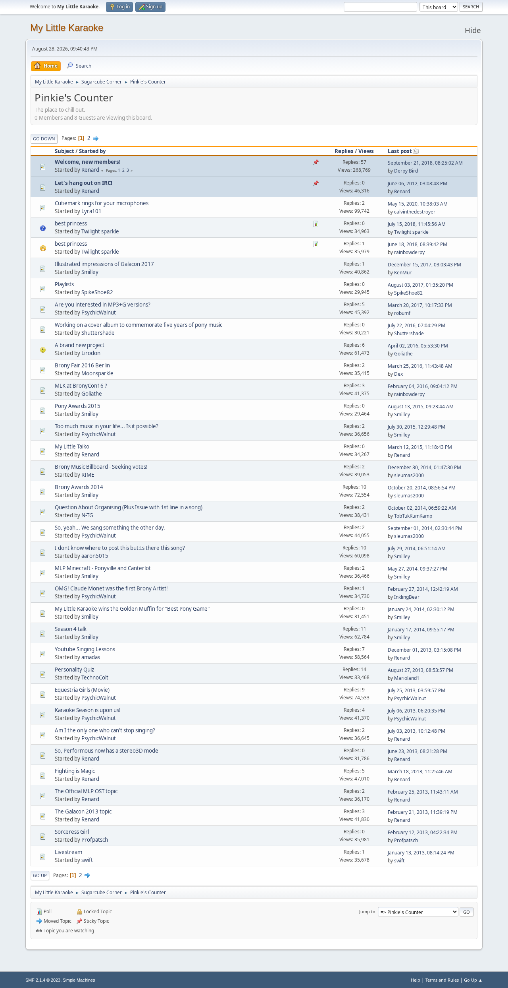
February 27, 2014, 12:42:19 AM (423, 589)
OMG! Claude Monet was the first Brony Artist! (111, 588)
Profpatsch (94, 839)
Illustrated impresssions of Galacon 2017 (104, 264)
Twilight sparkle (100, 231)
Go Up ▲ (473, 980)
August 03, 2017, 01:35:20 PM (420, 284)
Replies (344, 151)
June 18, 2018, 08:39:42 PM (417, 244)
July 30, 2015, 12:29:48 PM (416, 426)
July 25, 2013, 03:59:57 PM (416, 690)
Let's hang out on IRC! (83, 182)
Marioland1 (406, 678)
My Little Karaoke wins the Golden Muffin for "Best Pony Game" (132, 608)
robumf (402, 313)
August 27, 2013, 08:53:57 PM (420, 670)
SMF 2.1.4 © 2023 (42, 980)
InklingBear (406, 597)
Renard (90, 169)
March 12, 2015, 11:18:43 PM (420, 447)
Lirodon (90, 353)
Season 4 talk (71, 629)
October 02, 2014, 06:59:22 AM (422, 508)
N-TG (87, 515)
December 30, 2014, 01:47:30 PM (424, 467)
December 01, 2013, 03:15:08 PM (424, 649)
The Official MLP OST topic (86, 791)
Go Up (40, 875)
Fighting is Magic (75, 770)
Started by (92, 151)
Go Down (44, 139)
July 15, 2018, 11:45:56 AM (417, 224)
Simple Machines (79, 980)
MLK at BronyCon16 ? (81, 385)
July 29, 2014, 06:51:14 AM (417, 548)
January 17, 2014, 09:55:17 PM (421, 629)
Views (366, 151)
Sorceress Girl (72, 831)
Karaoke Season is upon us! (88, 710)
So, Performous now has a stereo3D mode (106, 750)
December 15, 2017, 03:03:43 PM (424, 264)
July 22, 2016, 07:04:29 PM (416, 325)
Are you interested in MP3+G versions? (102, 304)
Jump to (367, 911)
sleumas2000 (409, 475)
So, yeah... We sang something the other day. (110, 527)
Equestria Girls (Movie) (82, 689)
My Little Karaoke (66, 27)
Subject (64, 151)
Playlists (64, 284)
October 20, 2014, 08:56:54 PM (422, 487)
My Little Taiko (72, 446)
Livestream (68, 852)
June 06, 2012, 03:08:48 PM (417, 183)
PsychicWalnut (98, 312)
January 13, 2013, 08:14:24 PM (421, 852)
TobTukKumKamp (413, 515)
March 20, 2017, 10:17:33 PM (420, 305)
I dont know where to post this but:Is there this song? (120, 547)
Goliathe (403, 353)
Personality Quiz (74, 669)
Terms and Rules (442, 980)
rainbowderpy (409, 252)
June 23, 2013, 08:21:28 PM (417, 751)
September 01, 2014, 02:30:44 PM (425, 528)
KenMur (403, 272)
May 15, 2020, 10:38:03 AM (418, 203)
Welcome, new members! (88, 161)
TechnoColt (94, 677)
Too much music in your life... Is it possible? (106, 426)
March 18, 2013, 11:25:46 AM (420, 771)
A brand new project (79, 345)
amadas (90, 657)
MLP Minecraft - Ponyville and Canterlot (103, 568)
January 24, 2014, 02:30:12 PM (421, 609)
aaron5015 (94, 555)
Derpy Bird (406, 170)
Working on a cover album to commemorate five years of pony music (138, 324)
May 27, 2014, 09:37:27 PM (417, 568)
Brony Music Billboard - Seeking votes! (101, 466)
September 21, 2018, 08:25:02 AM (425, 162)
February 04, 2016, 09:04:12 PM (423, 386)
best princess (71, 223)
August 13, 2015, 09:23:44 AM (421, 406)
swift (87, 860)
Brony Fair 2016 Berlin (82, 365)
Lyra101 (91, 211)
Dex (398, 374)
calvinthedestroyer (414, 211)
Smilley (89, 272)
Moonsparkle (97, 373)
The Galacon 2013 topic (83, 811)
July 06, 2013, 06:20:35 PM (416, 710)
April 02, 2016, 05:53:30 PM (418, 345)
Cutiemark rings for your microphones (101, 203)
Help (415, 980)
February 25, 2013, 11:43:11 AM (423, 791)
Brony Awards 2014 (79, 487)
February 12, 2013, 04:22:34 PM (423, 832)
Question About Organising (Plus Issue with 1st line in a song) (128, 507)
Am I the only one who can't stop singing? (105, 730)
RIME (87, 474)
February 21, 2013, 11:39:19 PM (423, 812)
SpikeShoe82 (97, 292)
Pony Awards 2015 (77, 406)
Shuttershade (98, 332)
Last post (400, 151)
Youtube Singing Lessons (85, 649)
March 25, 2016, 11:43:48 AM (420, 366)
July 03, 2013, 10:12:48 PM (416, 731)
